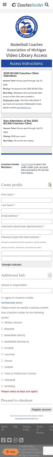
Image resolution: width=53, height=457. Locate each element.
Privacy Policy (27, 428)
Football (8, 348)
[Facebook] (3, 440)
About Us (4, 428)
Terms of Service (40, 429)
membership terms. (12, 302)
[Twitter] (9, 440)
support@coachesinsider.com (26, 419)
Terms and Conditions (26, 449)
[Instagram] (15, 440)
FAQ (15, 426)
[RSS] (21, 440)
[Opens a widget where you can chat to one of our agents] (10, 452)
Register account (41, 409)
